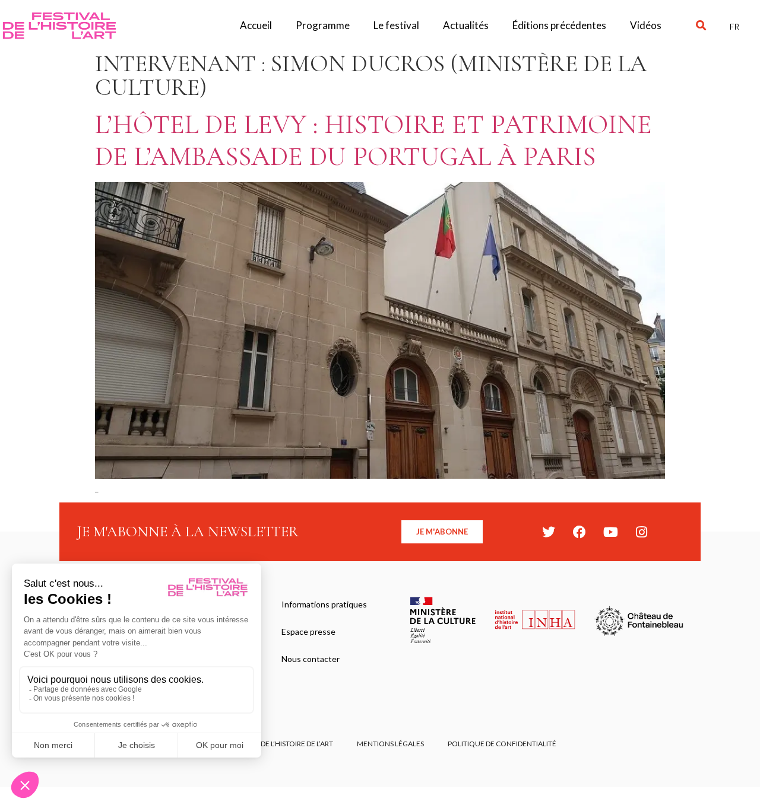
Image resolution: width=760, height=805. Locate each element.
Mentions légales (390, 743)
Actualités (466, 25)
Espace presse (308, 631)
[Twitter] (548, 532)
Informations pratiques (324, 604)
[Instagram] (641, 532)
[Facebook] (579, 532)
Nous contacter (310, 659)
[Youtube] (610, 532)
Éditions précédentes (559, 25)
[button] (701, 25)
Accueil (256, 25)
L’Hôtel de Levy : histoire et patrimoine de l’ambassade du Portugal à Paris (373, 140)
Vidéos (645, 25)
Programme (323, 25)
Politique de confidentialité (502, 743)
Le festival (396, 25)
